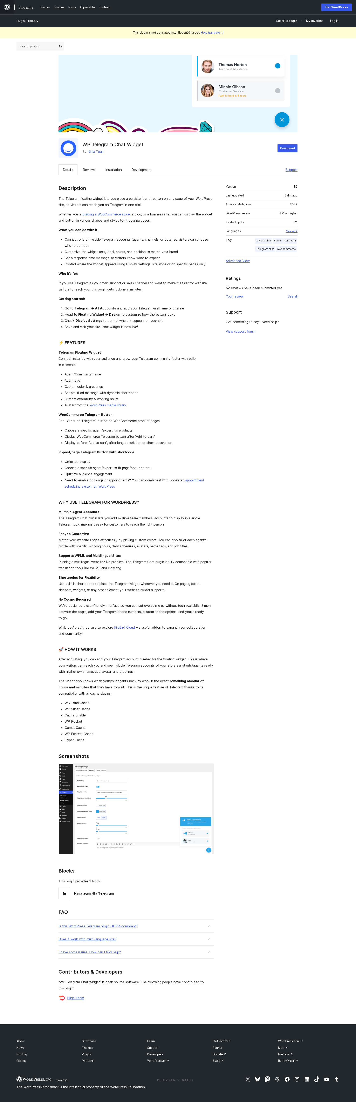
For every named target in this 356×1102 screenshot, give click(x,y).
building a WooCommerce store (106, 214)
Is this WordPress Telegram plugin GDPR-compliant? (98, 926)
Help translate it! (212, 32)
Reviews (89, 170)
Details (68, 170)
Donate (219, 1054)
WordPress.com (290, 1041)
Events (217, 1047)
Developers (155, 1054)
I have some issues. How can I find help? (90, 952)
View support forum (240, 331)
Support (291, 170)
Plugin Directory (27, 20)
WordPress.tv (158, 1060)
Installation (113, 170)
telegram (290, 240)
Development (141, 170)
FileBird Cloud (124, 627)
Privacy (21, 1060)
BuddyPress (288, 1060)
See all (292, 296)
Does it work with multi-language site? (87, 939)
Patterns (88, 1060)
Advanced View (238, 261)
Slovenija (61, 1080)
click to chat (263, 240)
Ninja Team (96, 151)
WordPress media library (107, 405)
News (20, 1047)
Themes (87, 1047)
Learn (151, 1041)
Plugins (87, 1054)
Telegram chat (265, 249)
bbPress (285, 1054)
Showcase (89, 1041)
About (20, 1041)
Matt (283, 1047)
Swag (218, 1060)
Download (287, 148)
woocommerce (286, 249)
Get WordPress (336, 7)
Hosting (21, 1054)
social (277, 240)
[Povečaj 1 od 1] (208, 769)
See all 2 (291, 231)
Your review (235, 296)
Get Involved (222, 1041)
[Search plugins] (60, 46)
